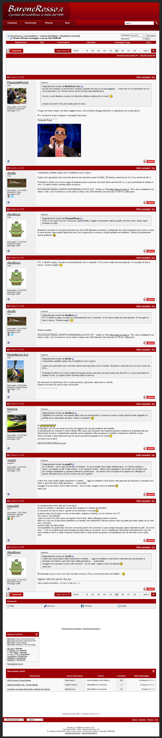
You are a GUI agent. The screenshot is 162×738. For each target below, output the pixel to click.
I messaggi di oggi (122, 42)
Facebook (88, 606)
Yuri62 (11, 460)
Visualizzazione (146, 56)
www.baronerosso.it (72, 733)
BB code (10, 648)
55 (87, 51)
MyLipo (50, 443)
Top (156, 720)
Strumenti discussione (126, 56)
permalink (146, 77)
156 (122, 51)
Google (123, 606)
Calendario (91, 42)
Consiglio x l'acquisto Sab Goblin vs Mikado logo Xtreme (28, 689)
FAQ (42, 42)
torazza (12, 409)
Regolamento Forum (15, 664)
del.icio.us (51, 606)
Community (62, 42)
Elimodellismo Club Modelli (70, 36)
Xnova (44, 443)
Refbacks (11, 660)
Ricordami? (151, 36)
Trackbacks (12, 656)
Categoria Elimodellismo (49, 36)
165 (134, 51)
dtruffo (11, 173)
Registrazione (21, 42)
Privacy (150, 720)
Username (125, 35)
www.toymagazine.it (89, 733)
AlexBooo (14, 214)
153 (104, 51)
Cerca (148, 42)
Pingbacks (11, 658)
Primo (76, 51)
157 (128, 51)
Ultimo (146, 51)
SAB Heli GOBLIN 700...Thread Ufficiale (22, 685)
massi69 (13, 506)
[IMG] (16, 652)
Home (134, 720)
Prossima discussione (91, 629)
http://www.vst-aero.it (119, 189)
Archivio (142, 720)
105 (92, 51)
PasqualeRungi (17, 82)
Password (125, 39)
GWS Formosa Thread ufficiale (19, 680)
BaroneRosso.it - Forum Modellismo (24, 36)
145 (98, 51)
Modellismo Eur (17, 354)
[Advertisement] (115, 11)
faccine (12, 650)
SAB (39, 443)
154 (110, 51)
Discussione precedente (71, 629)
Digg (12, 606)
